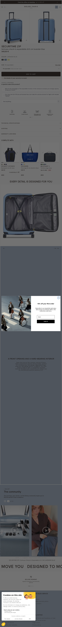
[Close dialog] (58, 297)
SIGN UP (46, 321)
